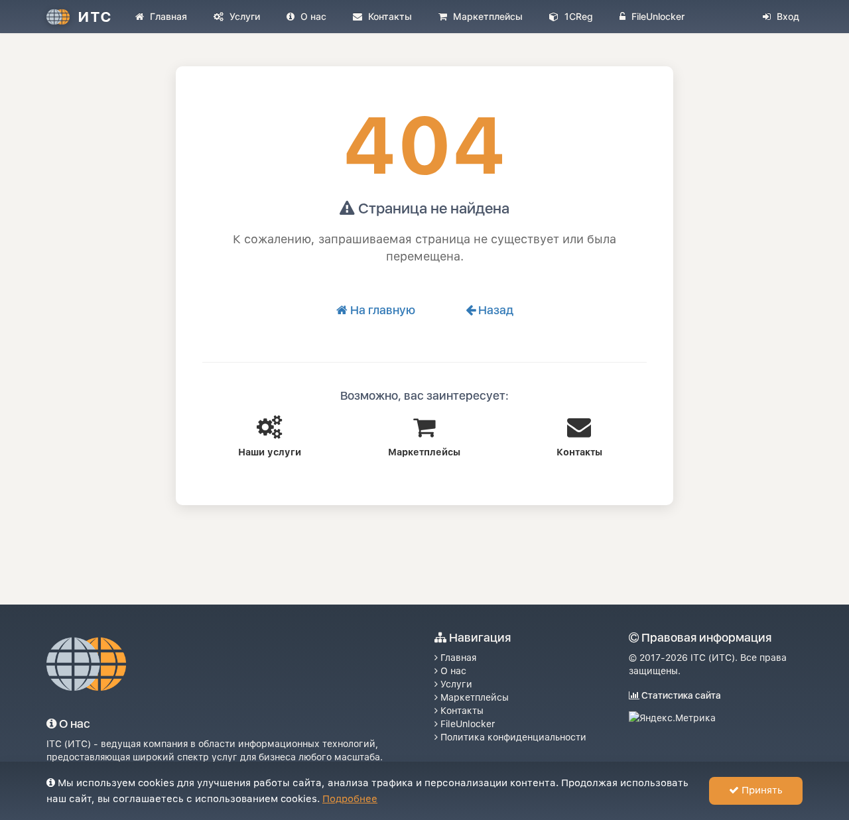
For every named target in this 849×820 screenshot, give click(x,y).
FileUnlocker (657, 16)
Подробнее (349, 799)
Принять (761, 790)
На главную (381, 310)
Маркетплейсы (486, 16)
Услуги (243, 16)
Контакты (388, 16)
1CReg (577, 16)
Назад (494, 310)
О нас (312, 16)
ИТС (95, 16)
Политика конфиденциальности (512, 737)
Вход (786, 16)
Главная (167, 16)
